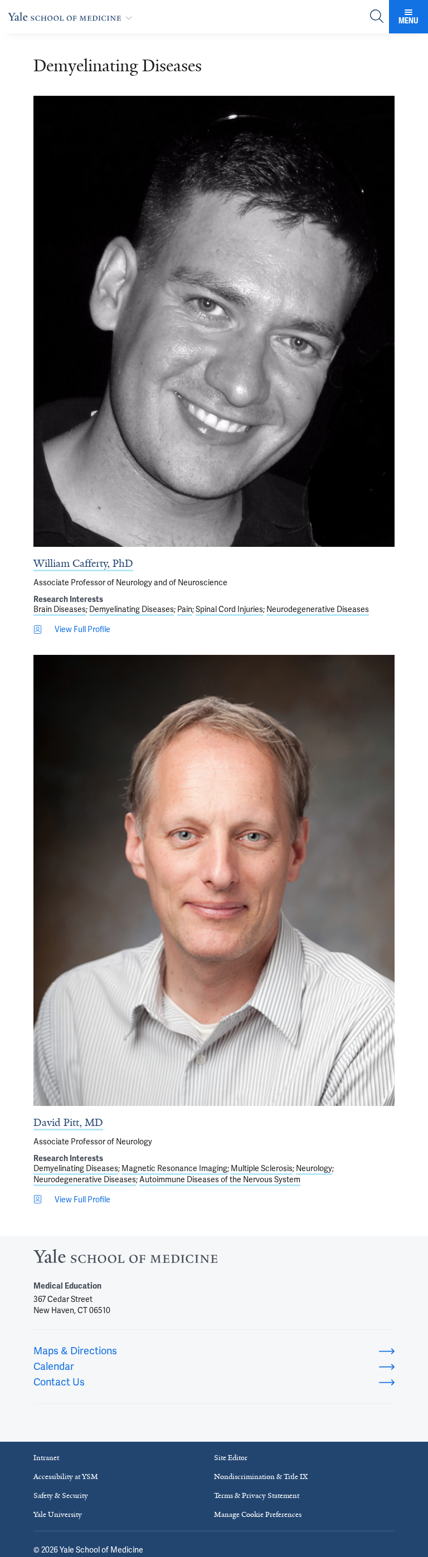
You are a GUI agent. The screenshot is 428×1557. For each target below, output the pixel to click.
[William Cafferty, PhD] (214, 321)
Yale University (57, 1514)
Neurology (314, 1168)
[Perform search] (376, 17)
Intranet (46, 1457)
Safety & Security (60, 1495)
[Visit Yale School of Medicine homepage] (125, 1259)
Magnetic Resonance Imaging (174, 1168)
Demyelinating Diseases (131, 609)
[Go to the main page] (72, 16)
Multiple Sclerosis (262, 1168)
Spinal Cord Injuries (229, 609)
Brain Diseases (59, 609)
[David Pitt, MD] (214, 880)
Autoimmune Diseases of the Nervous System (219, 1179)
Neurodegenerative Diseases (317, 609)
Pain (184, 609)
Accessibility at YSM (65, 1476)
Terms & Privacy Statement (256, 1495)
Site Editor (230, 1457)
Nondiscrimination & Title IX (261, 1476)
